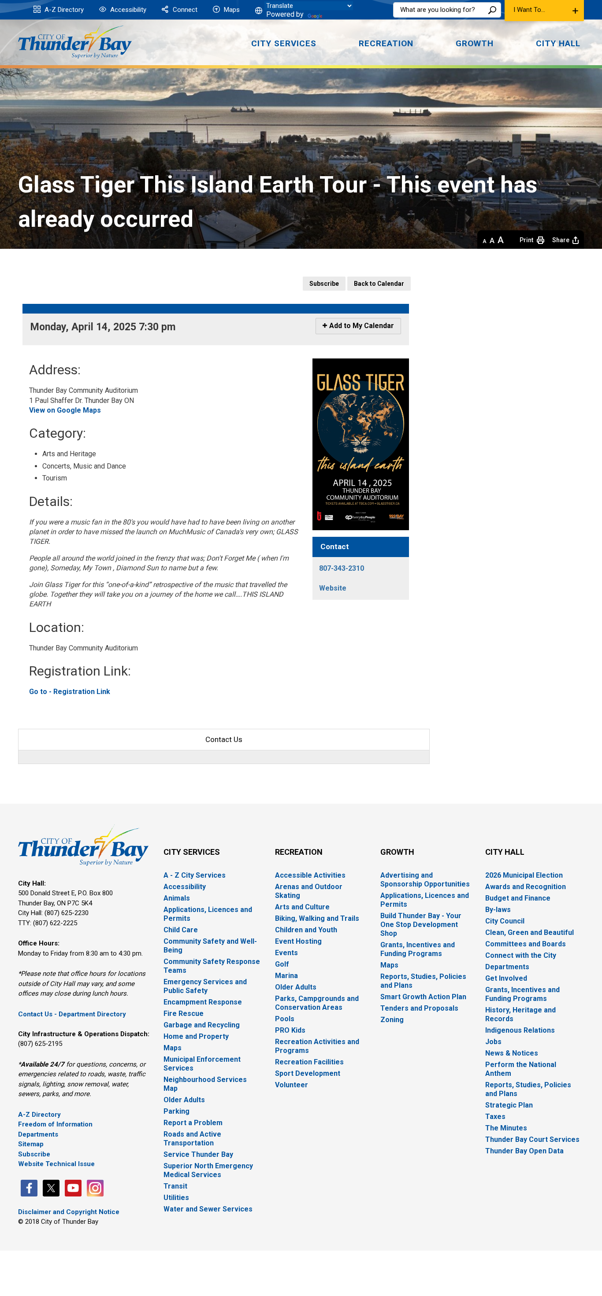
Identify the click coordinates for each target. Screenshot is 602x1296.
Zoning (392, 1019)
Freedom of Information (55, 1124)
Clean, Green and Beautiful (529, 932)
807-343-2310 (341, 568)
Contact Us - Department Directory (72, 1014)
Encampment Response (203, 1002)
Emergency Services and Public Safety (205, 986)
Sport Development (307, 1073)
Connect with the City (520, 955)
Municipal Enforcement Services (202, 1063)
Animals (177, 898)
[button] (544, 10)
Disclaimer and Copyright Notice (68, 1212)
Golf (282, 964)
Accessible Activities (310, 875)
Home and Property (196, 1036)
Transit (175, 1186)
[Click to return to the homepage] (75, 40)
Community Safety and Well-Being (210, 945)
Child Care (181, 930)
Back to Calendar (379, 283)
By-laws (498, 909)
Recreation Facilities (309, 1062)
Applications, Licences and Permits (208, 914)
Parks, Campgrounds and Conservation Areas (317, 1003)
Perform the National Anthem (520, 1069)
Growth (397, 852)
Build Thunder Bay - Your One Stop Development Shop (420, 925)
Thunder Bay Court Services (532, 1139)
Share (560, 240)
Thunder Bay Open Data (524, 1151)
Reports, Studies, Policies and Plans (423, 981)
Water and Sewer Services (208, 1209)
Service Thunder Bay (198, 1154)
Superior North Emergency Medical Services (208, 1170)
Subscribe (324, 283)
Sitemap (31, 1144)
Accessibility (127, 10)
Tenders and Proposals (419, 1008)
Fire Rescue (184, 1013)
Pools (284, 1019)
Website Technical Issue (56, 1164)
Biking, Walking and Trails (317, 918)
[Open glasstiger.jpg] (360, 443)
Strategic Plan (509, 1105)
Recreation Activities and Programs (317, 1046)
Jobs (493, 1042)
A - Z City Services (195, 875)
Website (332, 588)
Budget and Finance (517, 898)
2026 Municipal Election (524, 875)
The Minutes (506, 1128)
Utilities (176, 1197)
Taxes (495, 1116)
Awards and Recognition (525, 886)
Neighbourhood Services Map (205, 1084)
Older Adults (184, 1100)
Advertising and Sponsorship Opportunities (425, 879)
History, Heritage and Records (520, 1014)
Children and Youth (306, 930)
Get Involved (506, 978)
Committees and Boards (525, 944)
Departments (38, 1134)
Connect (184, 10)
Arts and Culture (302, 907)
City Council (504, 921)
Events (286, 953)
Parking (177, 1111)
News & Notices (511, 1053)
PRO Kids (290, 1030)
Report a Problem (193, 1123)
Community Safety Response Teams (212, 966)
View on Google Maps (65, 410)
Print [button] (526, 240)
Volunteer (291, 1085)
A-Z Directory (63, 10)
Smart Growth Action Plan (423, 997)
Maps (231, 10)
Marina (286, 975)
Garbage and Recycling (202, 1025)
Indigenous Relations (520, 1030)
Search (492, 10)
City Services (192, 852)
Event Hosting (298, 941)
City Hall (504, 852)
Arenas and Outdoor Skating (308, 891)
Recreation (299, 852)
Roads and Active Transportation (192, 1138)
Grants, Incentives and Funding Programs (417, 949)
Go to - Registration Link (69, 691)
